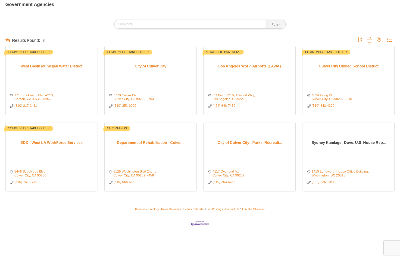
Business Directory (147, 209)
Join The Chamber (253, 209)
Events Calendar (193, 209)
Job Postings (215, 209)
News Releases (171, 209)
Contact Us (232, 209)
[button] (7, 40)
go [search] (278, 24)
